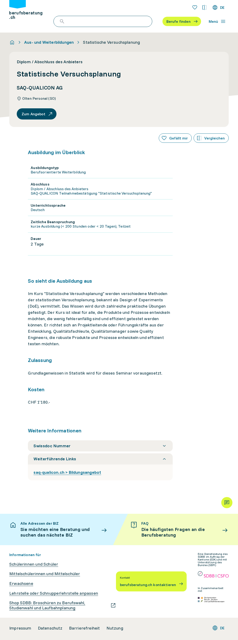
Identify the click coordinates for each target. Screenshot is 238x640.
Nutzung (114, 628)
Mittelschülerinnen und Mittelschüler (44, 573)
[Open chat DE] (226, 502)
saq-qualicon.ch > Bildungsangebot (67, 472)
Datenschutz (50, 628)
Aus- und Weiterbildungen (49, 42)
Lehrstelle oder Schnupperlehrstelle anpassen (53, 593)
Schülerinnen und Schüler (33, 564)
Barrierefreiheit (84, 628)
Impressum (20, 628)
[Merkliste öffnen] (194, 7)
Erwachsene (21, 583)
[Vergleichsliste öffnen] (204, 7)
